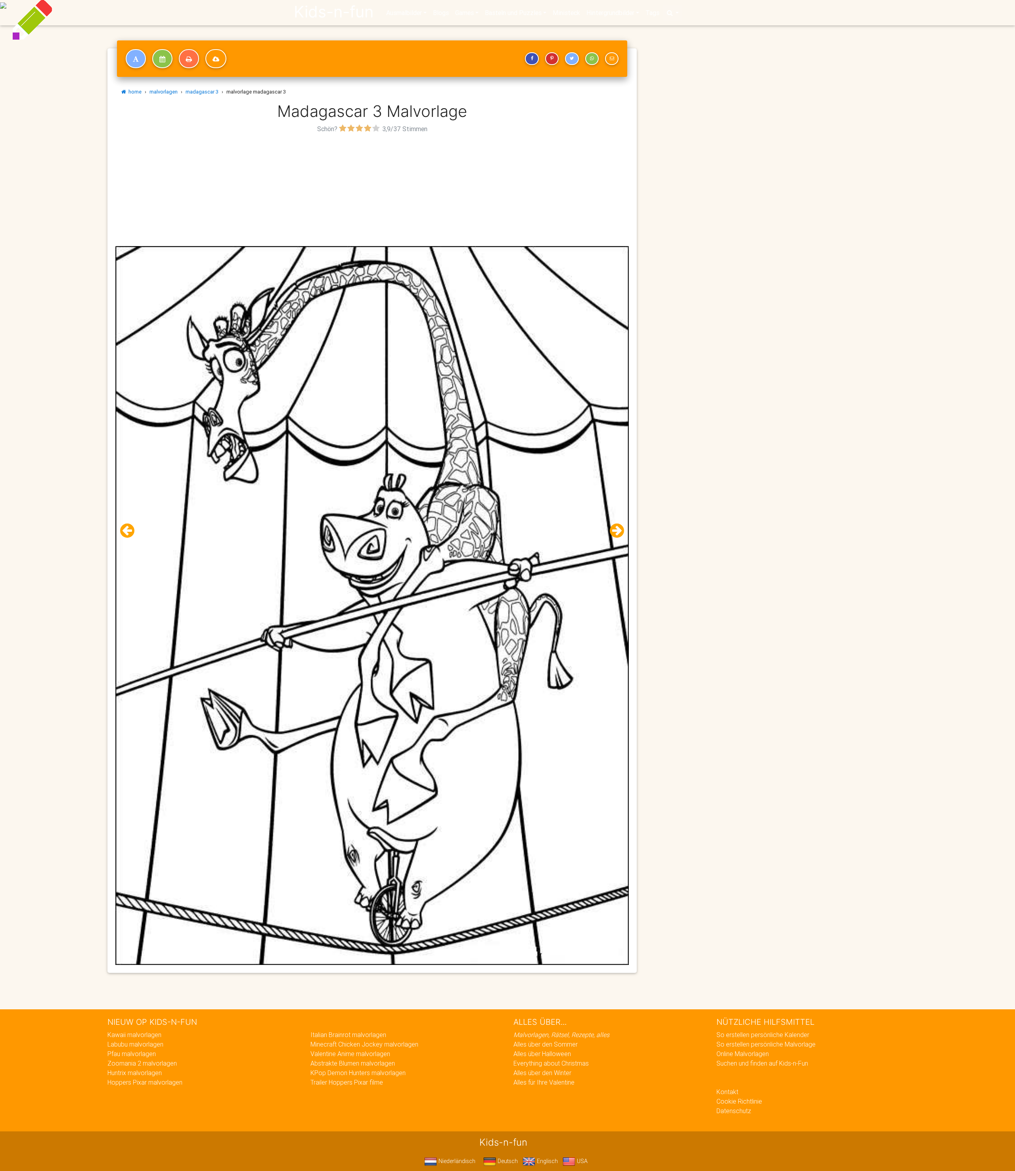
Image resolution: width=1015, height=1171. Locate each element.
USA (581, 1161)
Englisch (546, 1161)
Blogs (441, 13)
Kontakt (727, 1092)
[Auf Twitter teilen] (571, 58)
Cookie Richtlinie (739, 1101)
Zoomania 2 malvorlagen (142, 1063)
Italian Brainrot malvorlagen (348, 1035)
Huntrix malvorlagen (134, 1073)
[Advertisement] (372, 190)
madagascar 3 (202, 91)
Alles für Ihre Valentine (544, 1082)
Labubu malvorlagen (135, 1044)
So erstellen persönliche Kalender (762, 1035)
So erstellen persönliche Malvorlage (766, 1044)
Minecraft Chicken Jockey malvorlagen (364, 1044)
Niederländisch (456, 1161)
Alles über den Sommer (545, 1044)
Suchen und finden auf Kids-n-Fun (762, 1063)
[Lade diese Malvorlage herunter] (215, 58)
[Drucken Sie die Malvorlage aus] (189, 58)
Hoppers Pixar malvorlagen (144, 1082)
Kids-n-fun (333, 12)
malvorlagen (163, 91)
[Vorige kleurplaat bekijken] (130, 530)
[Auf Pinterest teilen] (552, 58)
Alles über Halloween (542, 1054)
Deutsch (507, 1161)
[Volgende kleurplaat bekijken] (613, 530)
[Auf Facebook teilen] (531, 58)
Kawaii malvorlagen (134, 1035)
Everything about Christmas (551, 1063)
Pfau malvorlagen (131, 1054)
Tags (652, 13)
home (134, 91)
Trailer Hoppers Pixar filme (346, 1082)
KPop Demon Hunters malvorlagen (358, 1073)
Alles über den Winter (542, 1073)
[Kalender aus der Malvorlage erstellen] (162, 58)
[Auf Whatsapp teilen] (592, 58)
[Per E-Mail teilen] (612, 58)
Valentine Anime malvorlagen (350, 1054)
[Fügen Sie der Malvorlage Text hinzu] (136, 58)
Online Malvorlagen (742, 1054)
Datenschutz (733, 1111)
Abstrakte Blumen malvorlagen (352, 1063)
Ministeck (566, 13)
